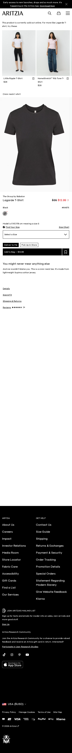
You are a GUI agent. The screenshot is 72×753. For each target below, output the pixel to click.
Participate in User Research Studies (20, 647)
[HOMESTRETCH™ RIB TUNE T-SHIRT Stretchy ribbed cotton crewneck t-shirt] (53, 53)
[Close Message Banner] (66, 4)
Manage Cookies (27, 712)
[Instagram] (12, 655)
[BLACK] (5, 213)
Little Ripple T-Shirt (13, 78)
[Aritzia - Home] (12, 13)
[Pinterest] (19, 655)
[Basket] (59, 13)
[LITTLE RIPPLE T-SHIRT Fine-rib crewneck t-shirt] (19, 53)
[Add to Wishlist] (33, 78)
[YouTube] (27, 655)
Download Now (47, 6)
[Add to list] (65, 251)
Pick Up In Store (29, 245)
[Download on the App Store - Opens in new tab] (36, 664)
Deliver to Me (10, 245)
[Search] (49, 13)
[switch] (68, 200)
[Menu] (68, 13)
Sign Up (5, 624)
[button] (11, 227)
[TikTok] (4, 655)
